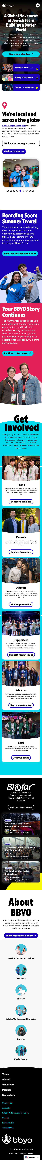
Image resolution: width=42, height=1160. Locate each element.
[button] (38, 5)
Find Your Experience (37, 78)
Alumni (6, 1079)
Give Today (37, 87)
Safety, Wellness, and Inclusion (15, 1113)
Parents (6, 1089)
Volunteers (8, 1084)
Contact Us (7, 1103)
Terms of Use (8, 1128)
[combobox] (32, 1157)
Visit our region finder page (14, 125)
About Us (6, 1108)
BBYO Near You (37, 68)
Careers (5, 1118)
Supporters (8, 1095)
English (32, 1157)
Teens (5, 1074)
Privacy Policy (8, 1123)
